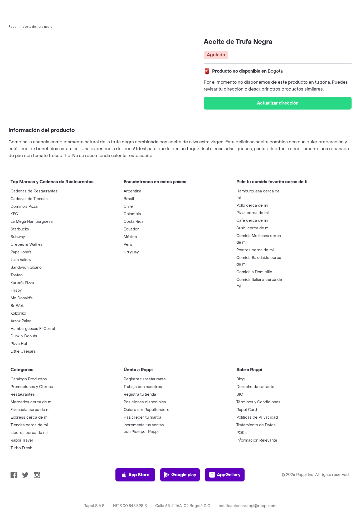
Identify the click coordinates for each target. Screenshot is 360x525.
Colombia (132, 213)
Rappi (12, 27)
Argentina (132, 191)
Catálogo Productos (29, 379)
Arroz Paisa (21, 321)
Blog (240, 379)
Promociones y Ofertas (32, 386)
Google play (183, 474)
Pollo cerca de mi (252, 205)
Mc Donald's (22, 298)
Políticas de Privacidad (257, 417)
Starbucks (20, 229)
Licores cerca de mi (29, 432)
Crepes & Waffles (27, 244)
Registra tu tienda (140, 394)
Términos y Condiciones (258, 402)
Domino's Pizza (24, 206)
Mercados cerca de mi (31, 402)
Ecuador (131, 229)
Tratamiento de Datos (256, 425)
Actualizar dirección (278, 103)
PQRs (241, 432)
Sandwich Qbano (26, 267)
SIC (239, 394)
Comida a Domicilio (254, 272)
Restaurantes (23, 394)
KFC (14, 213)
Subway (18, 236)
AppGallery (228, 474)
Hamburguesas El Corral (33, 328)
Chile (128, 206)
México (130, 236)
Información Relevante (256, 440)
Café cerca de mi (252, 220)
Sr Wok (17, 305)
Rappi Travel (22, 440)
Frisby (16, 290)
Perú (128, 244)
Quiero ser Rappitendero (146, 409)
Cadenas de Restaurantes (34, 191)
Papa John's (21, 252)
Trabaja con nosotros (143, 386)
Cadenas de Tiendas (29, 198)
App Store (138, 474)
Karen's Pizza (22, 282)
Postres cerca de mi (255, 250)
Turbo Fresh (21, 448)
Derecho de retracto (255, 386)
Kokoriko (18, 313)
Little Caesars (23, 351)
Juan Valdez (21, 259)
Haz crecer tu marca (142, 417)
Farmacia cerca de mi (31, 409)
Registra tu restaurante (145, 379)
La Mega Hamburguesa (32, 221)
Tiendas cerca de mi (29, 425)
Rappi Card (246, 409)
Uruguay (131, 252)
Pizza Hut (19, 343)
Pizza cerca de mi (252, 212)
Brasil (129, 198)
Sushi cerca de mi (253, 228)
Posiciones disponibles (145, 402)
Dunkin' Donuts (24, 336)
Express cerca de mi (29, 417)
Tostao (17, 275)
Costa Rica (134, 221)
